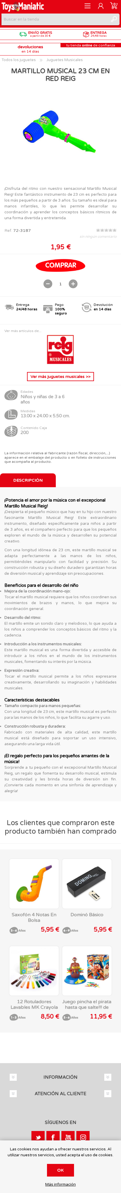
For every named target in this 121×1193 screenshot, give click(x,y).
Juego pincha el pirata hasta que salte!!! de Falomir (86, 1007)
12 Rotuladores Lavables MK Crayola (34, 1004)
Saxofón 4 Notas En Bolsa (34, 917)
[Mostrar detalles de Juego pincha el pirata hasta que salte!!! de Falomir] (87, 971)
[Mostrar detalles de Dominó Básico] (87, 883)
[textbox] (54, 19)
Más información (60, 1184)
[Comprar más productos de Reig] (60, 362)
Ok (60, 1170)
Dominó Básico (86, 915)
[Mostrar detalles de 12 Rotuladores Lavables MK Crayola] (34, 971)
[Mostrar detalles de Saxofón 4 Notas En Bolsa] (34, 883)
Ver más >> (60, 376)
